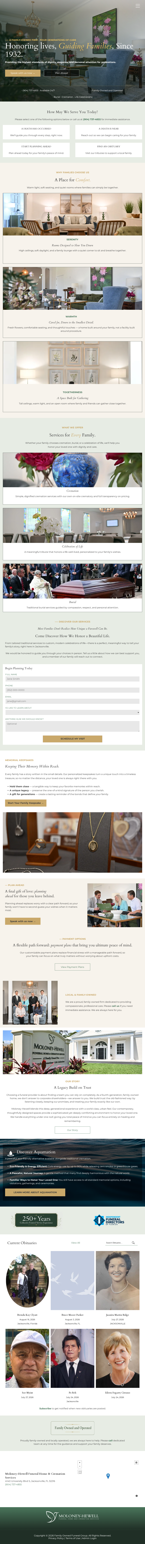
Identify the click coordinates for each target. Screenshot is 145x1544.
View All (75, 1242)
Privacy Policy (56, 1538)
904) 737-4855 (14, 1484)
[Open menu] (138, 6)
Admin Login (89, 1538)
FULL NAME (11, 674)
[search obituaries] (134, 1242)
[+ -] (108, 1479)
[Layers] (136, 1462)
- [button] (80, 1466)
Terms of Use (73, 1538)
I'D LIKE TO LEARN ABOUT (18, 708)
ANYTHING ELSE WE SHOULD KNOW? (24, 719)
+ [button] (80, 1462)
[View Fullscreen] (80, 1472)
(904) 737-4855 (30, 90)
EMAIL (8, 696)
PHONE (9, 685)
